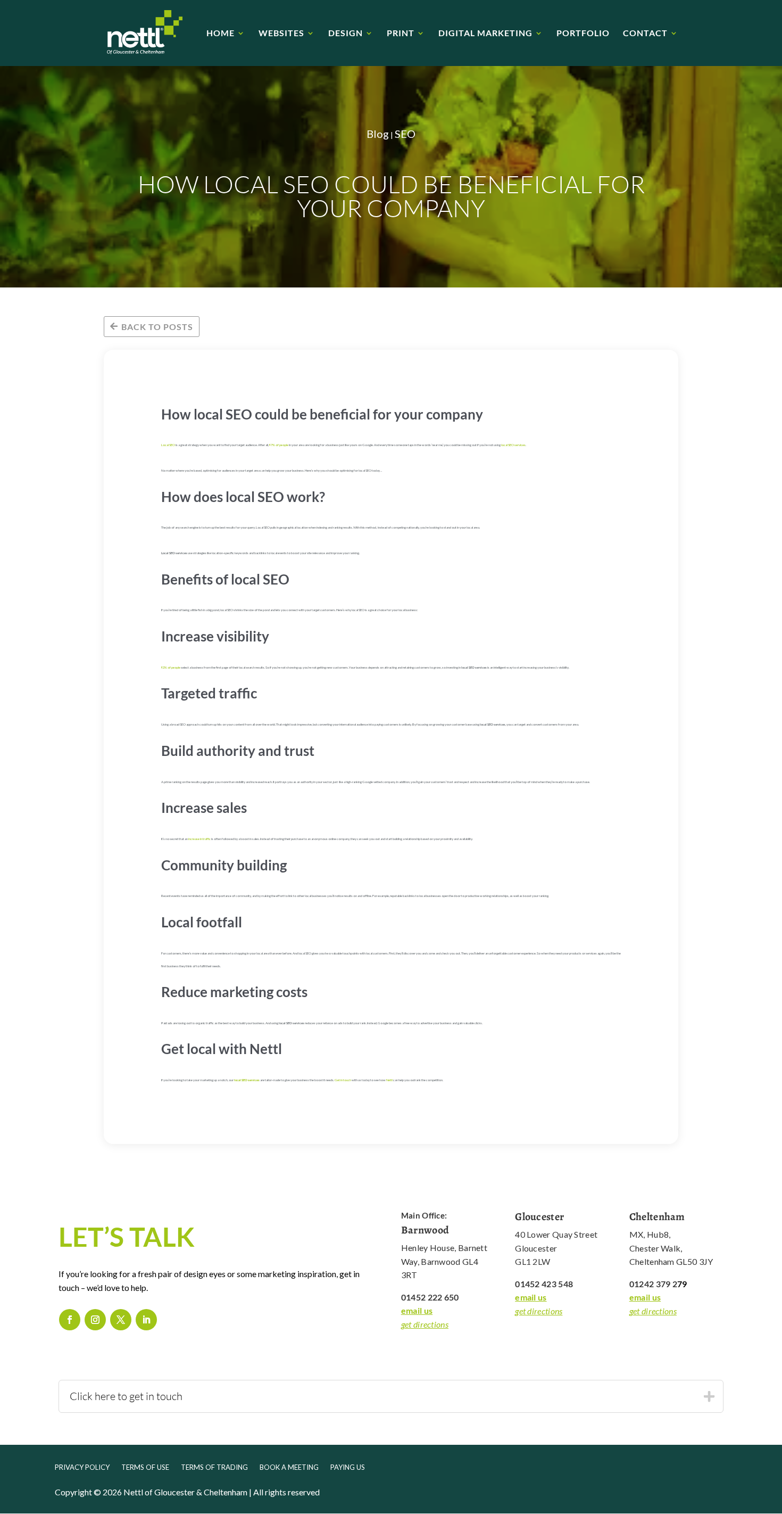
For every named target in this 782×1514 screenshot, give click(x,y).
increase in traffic (199, 839)
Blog (378, 133)
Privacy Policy (82, 1467)
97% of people (278, 445)
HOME (220, 33)
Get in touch (343, 1080)
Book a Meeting (289, 1467)
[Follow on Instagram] (95, 1319)
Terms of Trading (214, 1467)
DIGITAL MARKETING (485, 33)
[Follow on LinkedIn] (146, 1319)
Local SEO (168, 445)
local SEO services (513, 445)
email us (416, 1310)
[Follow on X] (120, 1319)
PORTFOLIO (583, 33)
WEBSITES (281, 33)
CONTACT (645, 33)
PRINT (400, 33)
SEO (405, 133)
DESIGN (345, 33)
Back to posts (157, 327)
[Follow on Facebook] (69, 1319)
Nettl (389, 1080)
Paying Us (347, 1467)
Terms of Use (145, 1467)
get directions (424, 1324)
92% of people (170, 667)
